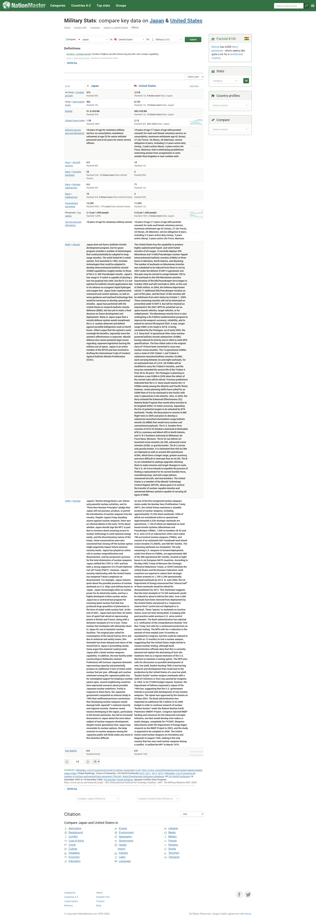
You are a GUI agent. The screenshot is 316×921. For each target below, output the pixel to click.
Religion (173, 845)
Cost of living (76, 840)
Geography (125, 836)
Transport (173, 857)
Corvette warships (73, 173)
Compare (95, 27)
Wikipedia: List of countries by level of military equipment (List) (108, 770)
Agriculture (75, 828)
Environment (126, 832)
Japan (157, 20)
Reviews (68, 905)
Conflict (73, 836)
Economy (74, 857)
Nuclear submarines (72, 186)
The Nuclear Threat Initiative (118, 779)
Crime (72, 845)
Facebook (239, 894)
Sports (172, 849)
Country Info (80, 27)
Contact (100, 901)
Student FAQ (102, 896)
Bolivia (215, 46)
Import (121, 849)
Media (172, 832)
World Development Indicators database (143, 776)
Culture (73, 849)
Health (123, 845)
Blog (98, 905)
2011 (148, 773)
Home (67, 27)
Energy (123, 828)
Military (172, 836)
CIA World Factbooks (179, 776)
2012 (154, 773)
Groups (121, 5)
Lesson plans (71, 901)
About (99, 892)
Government (126, 840)
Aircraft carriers (72, 164)
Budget (68, 111)
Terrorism (173, 853)
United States (186, 20)
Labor (122, 857)
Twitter (248, 894)
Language (125, 861)
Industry (123, 853)
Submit (193, 39)
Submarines (71, 197)
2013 (160, 773)
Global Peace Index (75, 120)
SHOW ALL (72, 62)
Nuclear (77, 500)
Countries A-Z (71, 896)
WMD (67, 244)
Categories (58, 5)
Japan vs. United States (115, 27)
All (246, 80)
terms (248, 913)
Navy (67, 162)
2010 (142, 773)
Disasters (74, 853)
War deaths (71, 750)
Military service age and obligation (74, 131)
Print (312, 7)
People (172, 840)
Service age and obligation (73, 223)
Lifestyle (173, 828)
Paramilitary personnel (71, 205)
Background (76, 832)
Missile (76, 244)
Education (74, 861)
